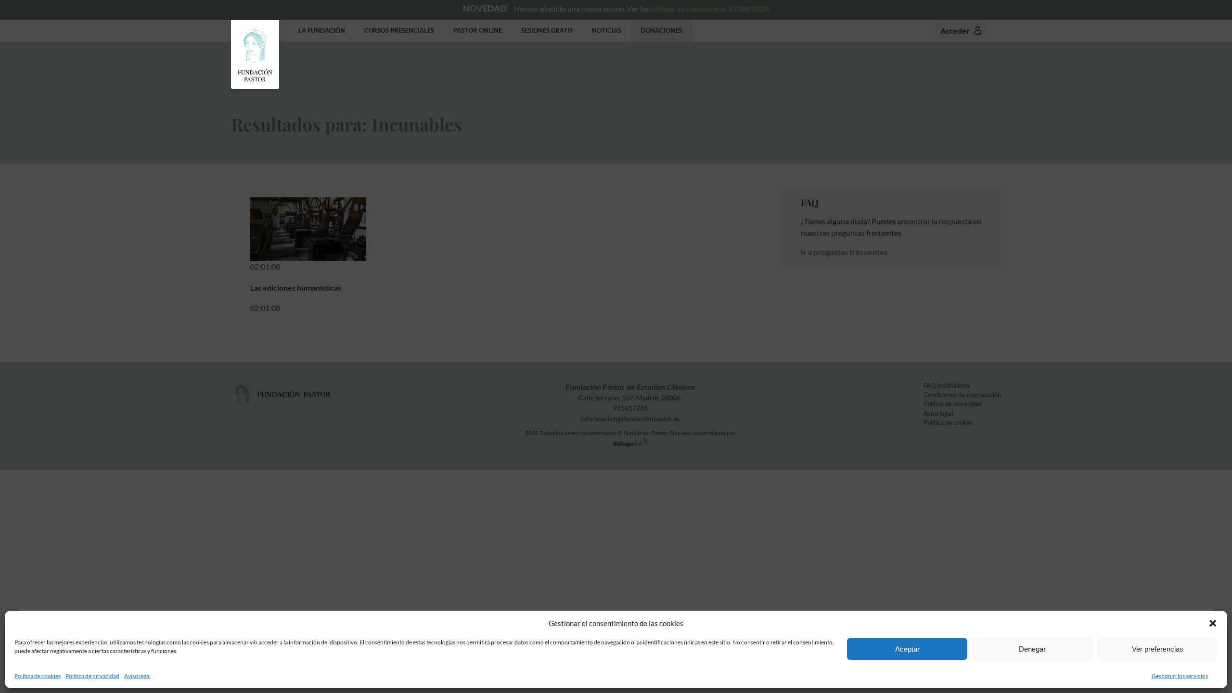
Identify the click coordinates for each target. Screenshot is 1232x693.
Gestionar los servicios (1180, 676)
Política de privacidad (92, 676)
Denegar (1032, 649)
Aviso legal (137, 676)
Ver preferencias (1157, 649)
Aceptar (907, 649)
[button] (1213, 623)
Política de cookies (37, 676)
